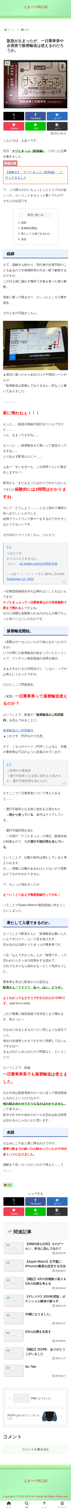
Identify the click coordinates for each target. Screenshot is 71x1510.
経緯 (23, 222)
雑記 (9, 1185)
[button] (57, 126)
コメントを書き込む (35, 1449)
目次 (30, 214)
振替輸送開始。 (30, 228)
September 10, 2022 (20, 579)
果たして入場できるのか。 (37, 233)
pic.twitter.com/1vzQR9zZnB (38, 563)
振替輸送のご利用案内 (18, 730)
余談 (23, 239)
